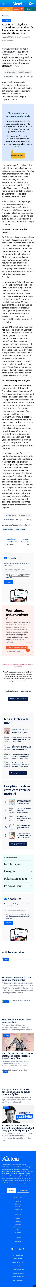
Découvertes (18, 1210)
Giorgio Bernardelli (22, 37)
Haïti (5, 1072)
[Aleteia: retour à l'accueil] (18, 4)
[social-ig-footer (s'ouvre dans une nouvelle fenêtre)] (24, 1249)
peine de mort (20, 529)
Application (18, 1221)
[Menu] (6, 4)
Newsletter (18, 1218)
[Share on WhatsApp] (31, 76)
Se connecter (23, 1190)
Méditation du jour (15, 878)
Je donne (17, 9)
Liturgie (6, 1002)
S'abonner (11, 1190)
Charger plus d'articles (18, 773)
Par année (18, 1241)
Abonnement (18, 1227)
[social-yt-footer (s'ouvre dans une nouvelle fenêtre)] (12, 1249)
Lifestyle (18, 1204)
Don (18, 1230)
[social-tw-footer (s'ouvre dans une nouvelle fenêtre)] (20, 1249)
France (6, 960)
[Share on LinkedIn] (21, 76)
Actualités (5, 16)
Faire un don (17, 156)
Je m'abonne (6, 9)
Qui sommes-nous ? (18, 1262)
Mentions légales (18, 1266)
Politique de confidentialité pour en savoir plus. (17, 576)
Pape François (7, 529)
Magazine (18, 1224)
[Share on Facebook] (17, 76)
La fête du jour (13, 864)
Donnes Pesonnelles (18, 1277)
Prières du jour (13, 886)
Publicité (18, 1232)
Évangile (9, 871)
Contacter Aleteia (18, 1273)
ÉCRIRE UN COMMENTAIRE (18, 699)
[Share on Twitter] (24, 76)
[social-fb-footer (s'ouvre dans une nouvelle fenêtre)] (16, 1249)
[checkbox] (4, 574)
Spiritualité (18, 1207)
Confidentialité (18, 1280)
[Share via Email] (28, 76)
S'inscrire (9, 582)
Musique (6, 1036)
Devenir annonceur (18, 1269)
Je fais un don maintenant (15, 647)
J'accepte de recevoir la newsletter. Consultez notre (18, 575)
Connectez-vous (26, 691)
